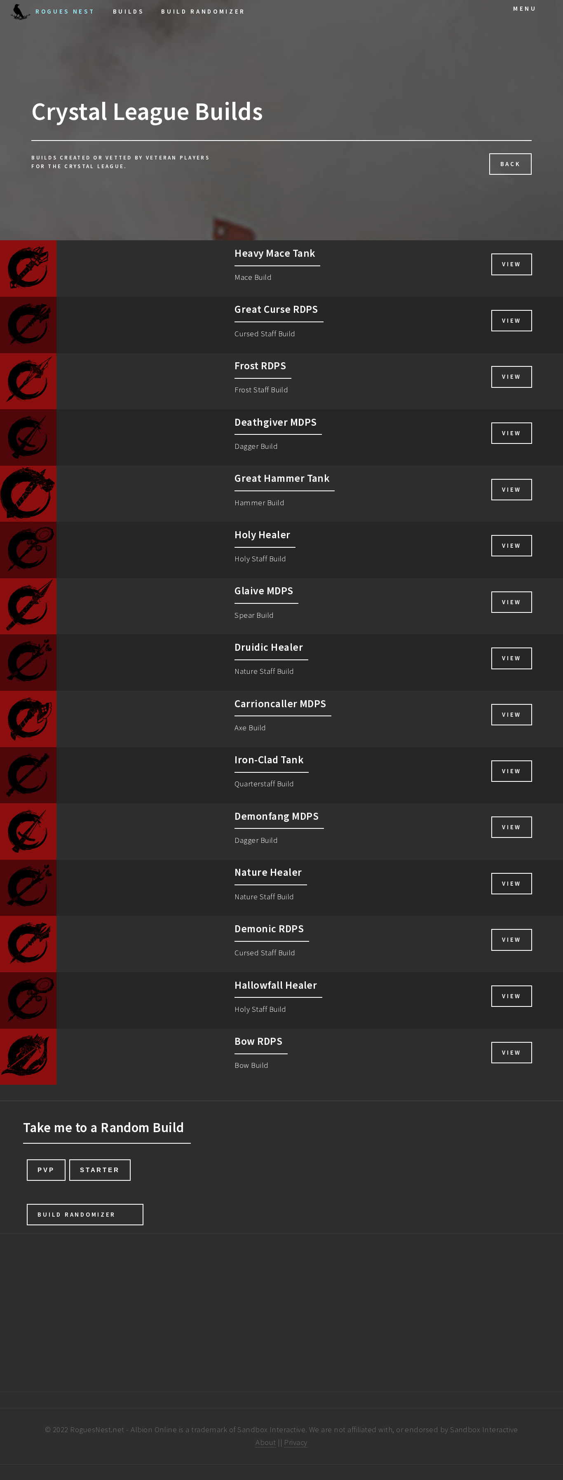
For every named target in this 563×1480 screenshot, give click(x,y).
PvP (46, 1169)
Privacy (295, 1442)
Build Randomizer (77, 1214)
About (266, 1442)
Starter (100, 1169)
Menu (525, 8)
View (511, 264)
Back (510, 164)
